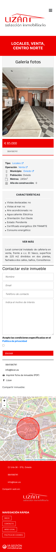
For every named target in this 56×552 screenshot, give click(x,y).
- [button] (4, 405)
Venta (22, 167)
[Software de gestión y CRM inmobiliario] (12, 546)
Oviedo (27, 171)
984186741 (12, 151)
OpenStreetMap (40, 459)
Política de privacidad (14, 341)
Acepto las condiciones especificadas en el (26, 339)
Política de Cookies (13, 535)
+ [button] (4, 401)
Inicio (6, 518)
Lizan (9, 380)
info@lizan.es (12, 370)
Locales (16, 163)
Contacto (9, 524)
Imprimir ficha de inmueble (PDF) (22, 375)
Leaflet (28, 459)
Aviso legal (9, 529)
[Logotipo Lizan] (25, 22)
